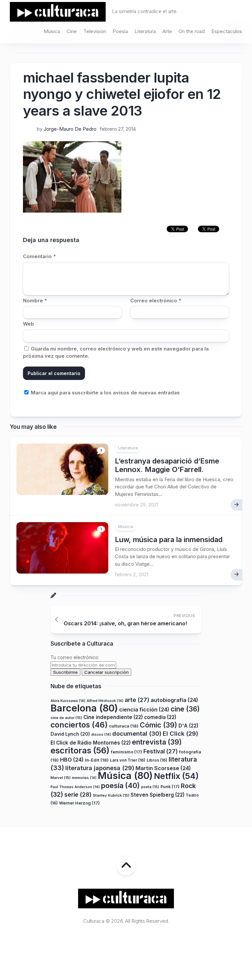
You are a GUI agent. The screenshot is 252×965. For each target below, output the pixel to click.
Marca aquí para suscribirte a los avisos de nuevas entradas (105, 392)
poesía (120, 785)
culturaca (123, 725)
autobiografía (174, 700)
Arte (167, 31)
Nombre (35, 300)
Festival (160, 751)
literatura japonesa (99, 767)
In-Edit (97, 760)
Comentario (39, 256)
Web (28, 324)
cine (185, 709)
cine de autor (66, 717)
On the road (191, 31)
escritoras (80, 750)
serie (78, 794)
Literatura (145, 31)
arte (137, 699)
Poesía (120, 31)
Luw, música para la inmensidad (168, 539)
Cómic (158, 725)
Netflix (176, 776)
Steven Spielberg (157, 795)
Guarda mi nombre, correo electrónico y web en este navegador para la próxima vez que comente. (116, 352)
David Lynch (70, 734)
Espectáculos (226, 31)
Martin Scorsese (163, 768)
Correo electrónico (155, 300)
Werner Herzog (79, 803)
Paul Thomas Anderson (75, 787)
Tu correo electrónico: (75, 657)
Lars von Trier (127, 760)
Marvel (61, 777)
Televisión (94, 31)
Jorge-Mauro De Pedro (70, 129)
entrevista (157, 742)
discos (101, 734)
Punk (169, 786)
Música (52, 31)
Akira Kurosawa (68, 701)
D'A (188, 726)
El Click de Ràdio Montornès (91, 743)
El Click (180, 733)
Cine (72, 31)
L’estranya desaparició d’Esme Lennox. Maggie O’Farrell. (167, 465)
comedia (160, 717)
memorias (84, 778)
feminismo (126, 751)
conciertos (79, 724)
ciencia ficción (144, 709)
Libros (157, 760)
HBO (72, 759)
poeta (150, 787)
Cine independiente (113, 717)
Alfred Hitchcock (105, 701)
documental (136, 733)
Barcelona (84, 708)
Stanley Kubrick (111, 795)
